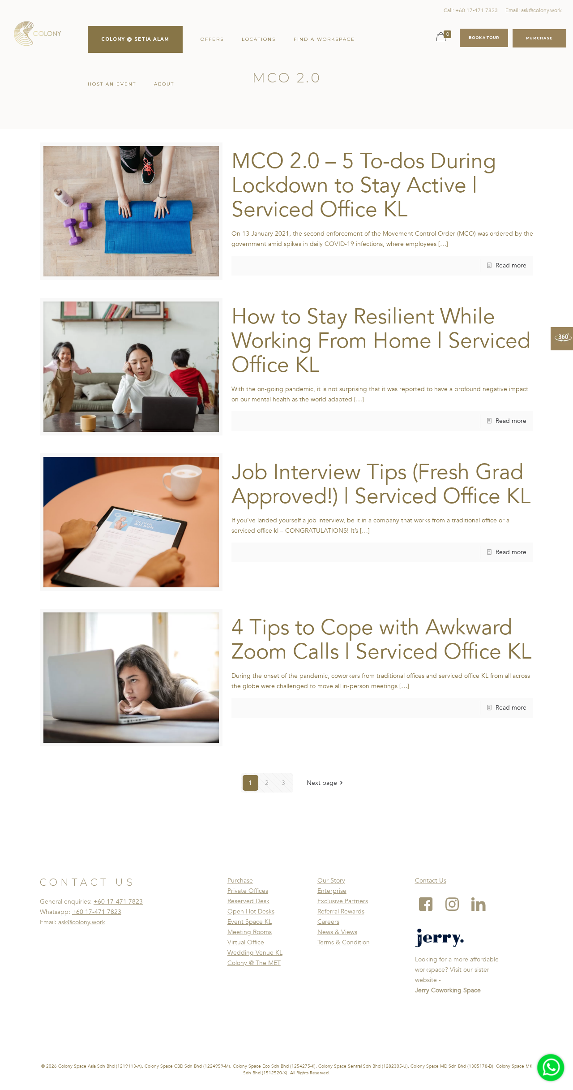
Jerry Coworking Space (448, 990)
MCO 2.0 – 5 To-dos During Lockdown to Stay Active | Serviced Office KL (363, 185)
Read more (511, 265)
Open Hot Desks (250, 911)
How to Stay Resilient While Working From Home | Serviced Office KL (380, 341)
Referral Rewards (340, 911)
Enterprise (331, 891)
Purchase (240, 880)
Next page (322, 783)
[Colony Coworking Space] (37, 35)
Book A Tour (484, 37)
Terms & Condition (343, 942)
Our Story (331, 880)
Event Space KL (249, 922)
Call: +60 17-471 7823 (471, 10)
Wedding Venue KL (254, 952)
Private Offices (247, 891)
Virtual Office (245, 942)
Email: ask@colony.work (533, 10)
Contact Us (430, 880)
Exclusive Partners (342, 901)
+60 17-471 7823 (118, 901)
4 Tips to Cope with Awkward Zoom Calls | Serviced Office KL (381, 640)
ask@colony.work (81, 922)
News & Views (337, 932)
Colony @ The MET (254, 963)
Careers (328, 922)
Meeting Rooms (249, 932)
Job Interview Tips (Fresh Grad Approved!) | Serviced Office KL (380, 484)
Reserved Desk (248, 901)
